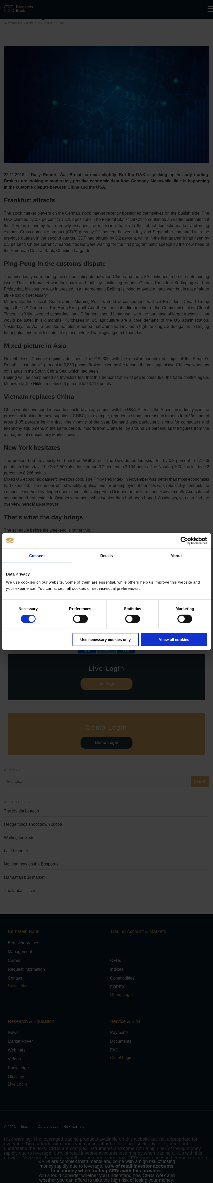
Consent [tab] (37, 555)
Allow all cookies (173, 639)
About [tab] (176, 555)
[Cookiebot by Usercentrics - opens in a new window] (184, 540)
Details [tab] (106, 555)
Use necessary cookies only (105, 639)
